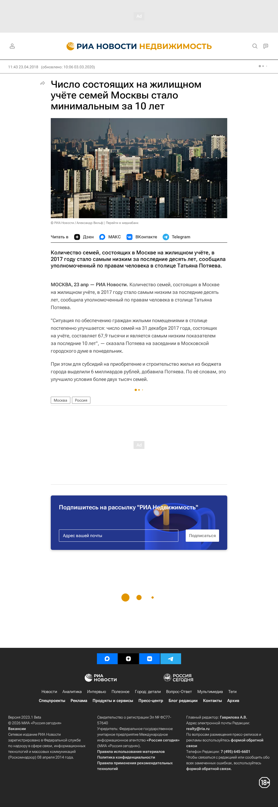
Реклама (79, 700)
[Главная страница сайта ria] (98, 46)
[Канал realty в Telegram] (170, 658)
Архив (233, 700)
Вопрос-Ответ (179, 691)
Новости (49, 691)
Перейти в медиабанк (122, 223)
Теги (232, 691)
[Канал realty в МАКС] (107, 658)
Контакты (212, 700)
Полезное (120, 691)
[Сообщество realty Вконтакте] (149, 658)
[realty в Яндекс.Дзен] (128, 658)
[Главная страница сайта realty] (139, 46)
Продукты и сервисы (113, 700)
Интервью (96, 691)
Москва (60, 400)
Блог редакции (183, 700)
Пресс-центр (150, 700)
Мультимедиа (210, 691)
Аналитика (72, 691)
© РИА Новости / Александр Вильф (77, 223)
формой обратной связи (208, 768)
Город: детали (148, 691)
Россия (81, 400)
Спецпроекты (52, 700)
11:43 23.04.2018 (23, 67)
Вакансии (17, 728)
